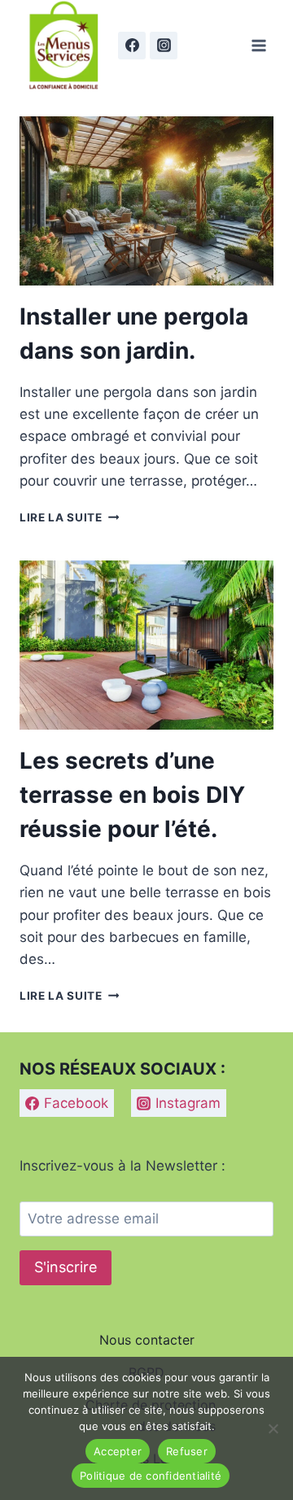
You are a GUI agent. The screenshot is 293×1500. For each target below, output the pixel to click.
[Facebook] (132, 45)
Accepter (118, 1451)
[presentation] (146, 201)
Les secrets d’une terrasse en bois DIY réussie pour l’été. (132, 795)
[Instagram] (163, 45)
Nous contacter (147, 1340)
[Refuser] (273, 1428)
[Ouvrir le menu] (258, 45)
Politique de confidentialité (150, 1475)
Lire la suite (69, 517)
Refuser (187, 1451)
